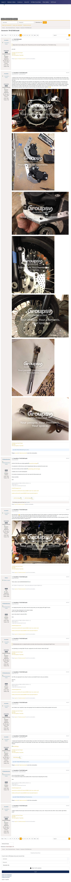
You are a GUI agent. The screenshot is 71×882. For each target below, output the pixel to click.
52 (32, 35)
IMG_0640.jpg (16, 757)
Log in (45, 22)
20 (18, 35)
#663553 (67, 638)
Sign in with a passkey (36, 868)
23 (24, 35)
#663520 (67, 602)
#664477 (67, 735)
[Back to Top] (69, 880)
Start (2, 35)
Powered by (33, 852)
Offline (6, 52)
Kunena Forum (37, 852)
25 (29, 35)
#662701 (67, 39)
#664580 (67, 770)
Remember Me (6, 865)
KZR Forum (53, 2)
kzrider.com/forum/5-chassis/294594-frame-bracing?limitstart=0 (24, 493)
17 (12, 35)
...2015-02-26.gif (16, 498)
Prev (5, 35)
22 (22, 35)
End (37, 35)
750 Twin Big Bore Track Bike (17, 55)
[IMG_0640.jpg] (15, 746)
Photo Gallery (46, 2)
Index (3, 19)
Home (2, 2)
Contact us (19, 2)
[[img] (40, 110)
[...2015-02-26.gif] (32, 463)
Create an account (27, 25)
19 (16, 35)
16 (10, 35)
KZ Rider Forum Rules (36, 2)
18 (14, 35)
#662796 (67, 72)
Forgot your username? (17, 25)
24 (27, 35)
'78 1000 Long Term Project (17, 52)
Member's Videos (11, 2)
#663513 (67, 509)
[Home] (5, 2)
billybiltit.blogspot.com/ (16, 488)
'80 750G (13, 53)
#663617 (67, 702)
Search (15, 19)
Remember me (39, 22)
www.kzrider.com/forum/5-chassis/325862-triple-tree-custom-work (25, 490)
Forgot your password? (7, 25)
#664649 (67, 805)
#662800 (67, 458)
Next (35, 35)
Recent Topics (9, 19)
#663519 (67, 576)
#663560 (67, 671)
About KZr (26, 2)
